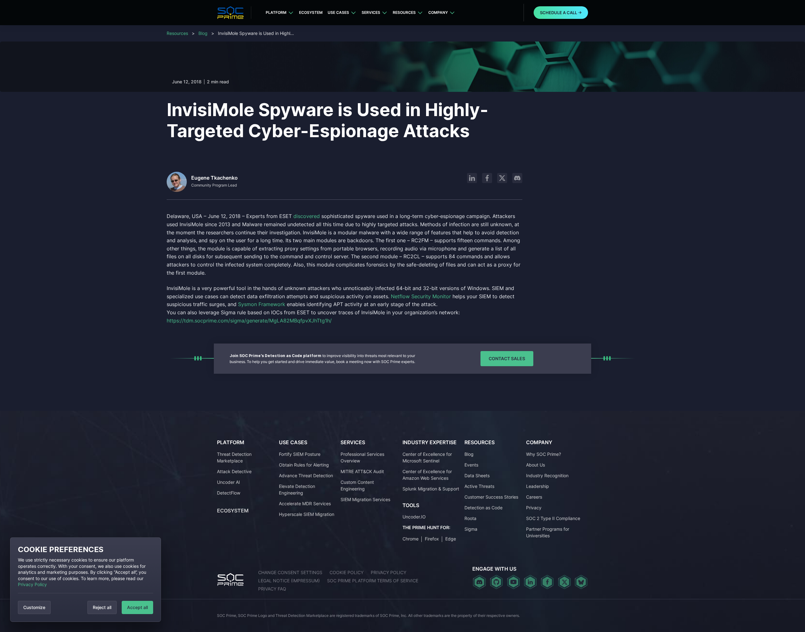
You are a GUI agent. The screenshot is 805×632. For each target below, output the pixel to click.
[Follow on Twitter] (564, 582)
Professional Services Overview (362, 457)
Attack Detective (234, 471)
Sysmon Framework (261, 304)
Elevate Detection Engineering (297, 489)
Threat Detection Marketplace (234, 457)
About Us (535, 464)
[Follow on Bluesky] (581, 582)
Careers (534, 497)
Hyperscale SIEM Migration (306, 514)
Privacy (533, 507)
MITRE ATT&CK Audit (362, 471)
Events (471, 464)
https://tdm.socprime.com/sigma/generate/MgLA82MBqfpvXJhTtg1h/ (249, 320)
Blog (203, 33)
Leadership (537, 486)
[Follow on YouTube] (513, 582)
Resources (404, 12)
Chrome (410, 538)
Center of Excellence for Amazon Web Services (427, 475)
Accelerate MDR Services (305, 503)
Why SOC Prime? (543, 454)
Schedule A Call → (561, 12)
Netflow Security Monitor (421, 296)
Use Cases (338, 12)
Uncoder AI (228, 482)
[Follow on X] (502, 178)
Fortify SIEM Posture (299, 454)
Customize (34, 607)
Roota (470, 518)
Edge (450, 538)
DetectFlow (228, 492)
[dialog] (85, 579)
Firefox (432, 538)
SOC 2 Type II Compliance (553, 518)
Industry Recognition (547, 475)
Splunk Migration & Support (430, 488)
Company (438, 12)
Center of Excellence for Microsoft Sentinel (427, 457)
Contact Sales (507, 358)
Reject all (102, 607)
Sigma (470, 529)
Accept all (137, 607)
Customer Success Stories (491, 497)
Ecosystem (311, 12)
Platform (276, 12)
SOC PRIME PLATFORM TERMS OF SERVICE (372, 580)
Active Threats (479, 486)
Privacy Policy (32, 584)
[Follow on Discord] (517, 178)
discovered (307, 216)
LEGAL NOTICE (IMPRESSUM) (289, 580)
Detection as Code (483, 507)
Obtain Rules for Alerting (304, 464)
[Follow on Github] (496, 582)
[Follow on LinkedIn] (472, 178)
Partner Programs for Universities (547, 532)
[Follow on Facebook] (487, 178)
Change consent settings (290, 572)
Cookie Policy (347, 572)
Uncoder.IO (414, 516)
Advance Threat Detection (306, 475)
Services (371, 12)
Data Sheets (477, 475)
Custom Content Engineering (357, 485)
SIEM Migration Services (365, 499)
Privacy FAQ (272, 588)
